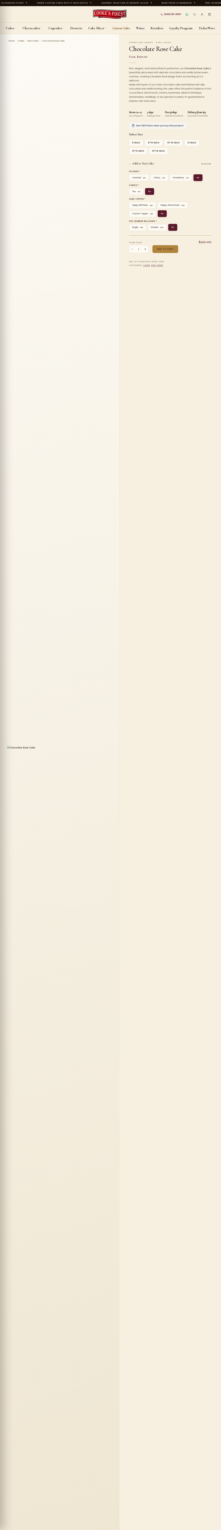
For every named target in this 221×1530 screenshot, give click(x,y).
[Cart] (209, 14)
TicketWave (207, 28)
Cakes (10, 28)
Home (12, 40)
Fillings (134, 171)
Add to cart (165, 249)
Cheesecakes (31, 28)
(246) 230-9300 (172, 14)
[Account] (202, 14)
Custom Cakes (121, 28)
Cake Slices (96, 28)
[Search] (194, 14)
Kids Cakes (33, 40)
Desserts (76, 28)
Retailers (157, 28)
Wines (140, 28)
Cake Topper (137, 199)
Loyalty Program (181, 28)
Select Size (136, 134)
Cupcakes (55, 28)
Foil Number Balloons (143, 221)
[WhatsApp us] (187, 14)
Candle (134, 185)
